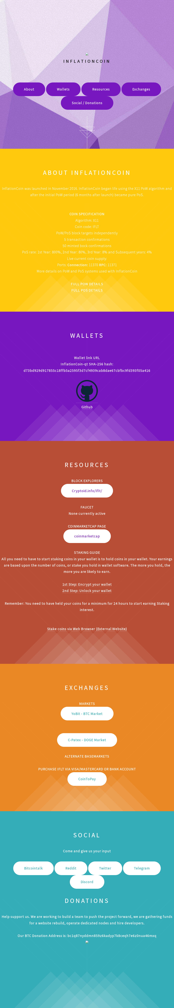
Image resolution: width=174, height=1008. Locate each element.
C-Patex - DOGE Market (87, 740)
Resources (101, 89)
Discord (87, 882)
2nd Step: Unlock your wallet (87, 590)
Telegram (142, 868)
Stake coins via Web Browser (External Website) (87, 629)
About (29, 89)
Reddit (70, 868)
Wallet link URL (87, 357)
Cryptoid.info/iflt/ (87, 490)
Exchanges (141, 89)
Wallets (63, 89)
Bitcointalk (33, 868)
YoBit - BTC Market (87, 713)
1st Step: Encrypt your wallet (87, 584)
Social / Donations (87, 103)
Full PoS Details (87, 290)
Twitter (105, 868)
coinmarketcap (87, 536)
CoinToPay (87, 779)
